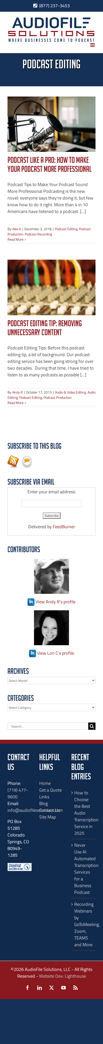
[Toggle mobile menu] (93, 45)
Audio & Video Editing (70, 392)
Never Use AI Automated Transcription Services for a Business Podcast (83, 869)
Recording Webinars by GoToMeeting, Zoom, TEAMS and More (83, 924)
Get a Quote (50, 790)
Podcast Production (58, 397)
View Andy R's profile (55, 601)
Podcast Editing (66, 228)
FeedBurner (64, 526)
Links (44, 796)
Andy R (17, 392)
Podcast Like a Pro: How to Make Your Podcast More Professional (50, 165)
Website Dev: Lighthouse (62, 976)
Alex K (16, 228)
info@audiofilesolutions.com (35, 810)
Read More (16, 239)
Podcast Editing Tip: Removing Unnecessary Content (45, 329)
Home (45, 783)
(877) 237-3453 (54, 5)
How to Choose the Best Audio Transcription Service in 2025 (83, 812)
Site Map (47, 817)
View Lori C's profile (55, 653)
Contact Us (49, 810)
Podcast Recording (38, 234)
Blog (43, 803)
